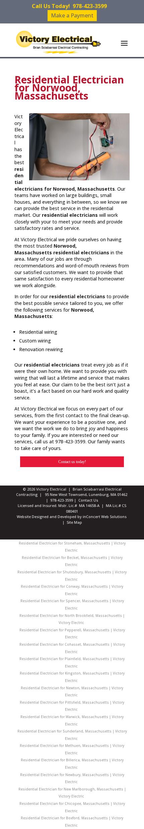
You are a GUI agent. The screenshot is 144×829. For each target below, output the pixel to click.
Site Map (74, 522)
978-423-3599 (90, 6)
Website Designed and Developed (46, 516)
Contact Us (88, 500)
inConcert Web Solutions (105, 516)
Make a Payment (72, 15)
